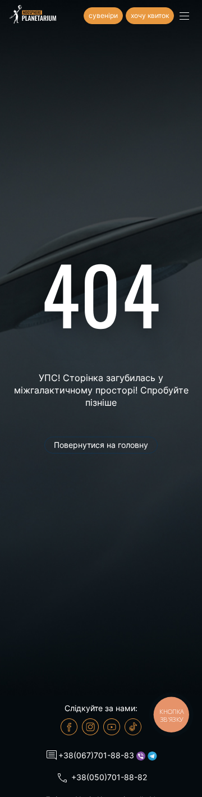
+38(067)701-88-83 (96, 755)
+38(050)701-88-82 (109, 777)
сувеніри (103, 15)
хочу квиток (150, 15)
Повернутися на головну (101, 445)
